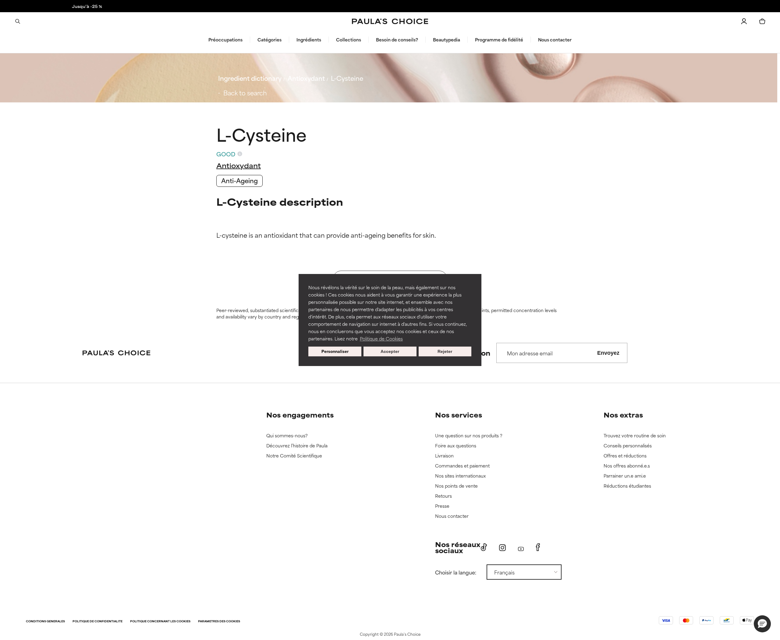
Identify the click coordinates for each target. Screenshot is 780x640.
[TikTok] (484, 547)
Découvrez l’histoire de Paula (297, 445)
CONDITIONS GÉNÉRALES (45, 621)
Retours (443, 496)
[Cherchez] (18, 21)
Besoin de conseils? (397, 39)
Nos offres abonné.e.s (627, 466)
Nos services (458, 415)
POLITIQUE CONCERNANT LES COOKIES (160, 621)
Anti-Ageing (239, 180)
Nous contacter (555, 39)
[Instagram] (502, 547)
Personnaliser (335, 351)
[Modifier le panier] (762, 21)
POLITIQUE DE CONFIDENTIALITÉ (97, 621)
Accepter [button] (390, 351)
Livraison (444, 455)
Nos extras (623, 415)
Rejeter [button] (445, 351)
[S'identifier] (744, 21)
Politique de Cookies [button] (381, 338)
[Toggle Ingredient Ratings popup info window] (239, 153)
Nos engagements (300, 415)
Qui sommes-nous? (287, 435)
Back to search (245, 92)
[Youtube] (521, 547)
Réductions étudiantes (627, 486)
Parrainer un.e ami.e (625, 476)
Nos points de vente (456, 486)
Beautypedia (446, 39)
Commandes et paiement (462, 466)
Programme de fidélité (499, 39)
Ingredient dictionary (250, 78)
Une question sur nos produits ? (468, 435)
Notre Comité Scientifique (294, 455)
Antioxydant (306, 78)
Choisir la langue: (455, 572)
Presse (442, 506)
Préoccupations (225, 39)
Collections (348, 39)
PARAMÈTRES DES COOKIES (219, 621)
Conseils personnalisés (628, 445)
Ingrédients (308, 39)
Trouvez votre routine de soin (635, 435)
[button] (762, 623)
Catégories (269, 39)
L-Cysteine (347, 78)
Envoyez (608, 353)
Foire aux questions (455, 445)
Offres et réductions (625, 455)
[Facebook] (538, 547)
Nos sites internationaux (460, 476)
